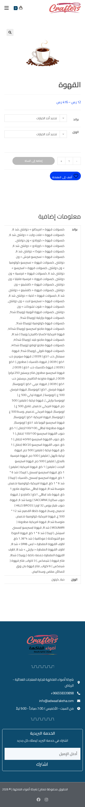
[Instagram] (46, 799)
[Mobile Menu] (8, 8)
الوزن (75, 132)
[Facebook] (38, 799)
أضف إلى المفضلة (62, 177)
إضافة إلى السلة (33, 160)
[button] (10, 32)
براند (76, 119)
